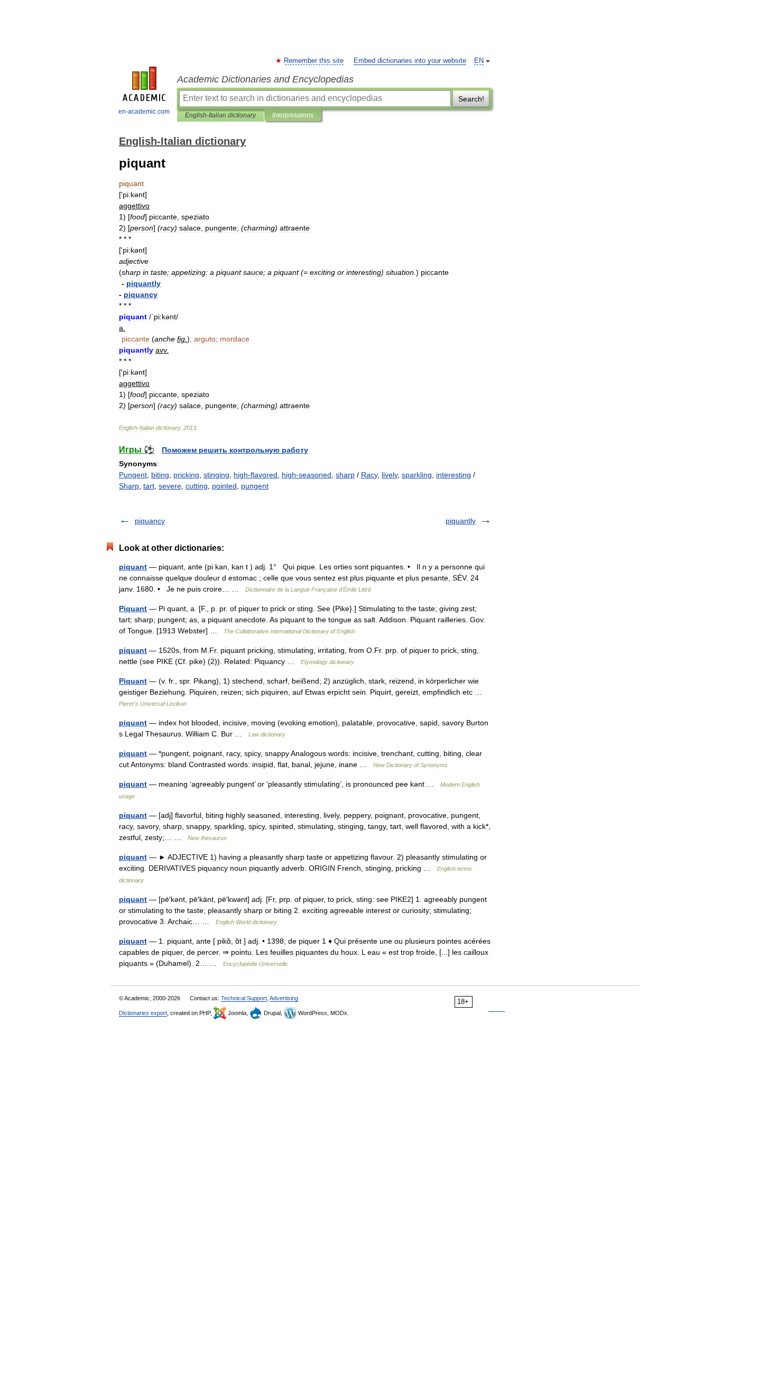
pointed (224, 486)
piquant (133, 567)
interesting (453, 475)
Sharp (129, 486)
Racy (369, 475)
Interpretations (292, 115)
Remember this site (314, 60)
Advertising (284, 998)
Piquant (133, 608)
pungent (255, 486)
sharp (345, 475)
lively (389, 475)
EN (479, 60)
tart (148, 486)
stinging (216, 475)
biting (160, 475)
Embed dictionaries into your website (410, 60)
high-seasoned (306, 475)
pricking (186, 475)
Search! (471, 99)
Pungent (133, 475)
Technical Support (244, 998)
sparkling (417, 475)
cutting (197, 486)
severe (170, 486)
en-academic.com (144, 111)
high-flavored (256, 475)
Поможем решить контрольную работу (235, 450)
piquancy (150, 521)
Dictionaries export (143, 1013)
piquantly (461, 521)
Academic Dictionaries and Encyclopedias (265, 79)
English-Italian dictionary (220, 115)
